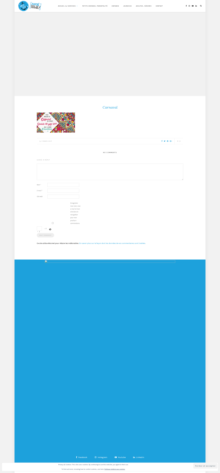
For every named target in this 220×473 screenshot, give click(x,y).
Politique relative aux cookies (114, 469)
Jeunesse (127, 6)
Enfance (115, 6)
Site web (40, 196)
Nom (39, 185)
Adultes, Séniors (144, 6)
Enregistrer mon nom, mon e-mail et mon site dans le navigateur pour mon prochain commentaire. (75, 213)
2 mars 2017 (47, 141)
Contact (159, 6)
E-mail (39, 191)
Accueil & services (67, 6)
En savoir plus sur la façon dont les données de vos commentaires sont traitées (112, 243)
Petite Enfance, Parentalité (95, 6)
